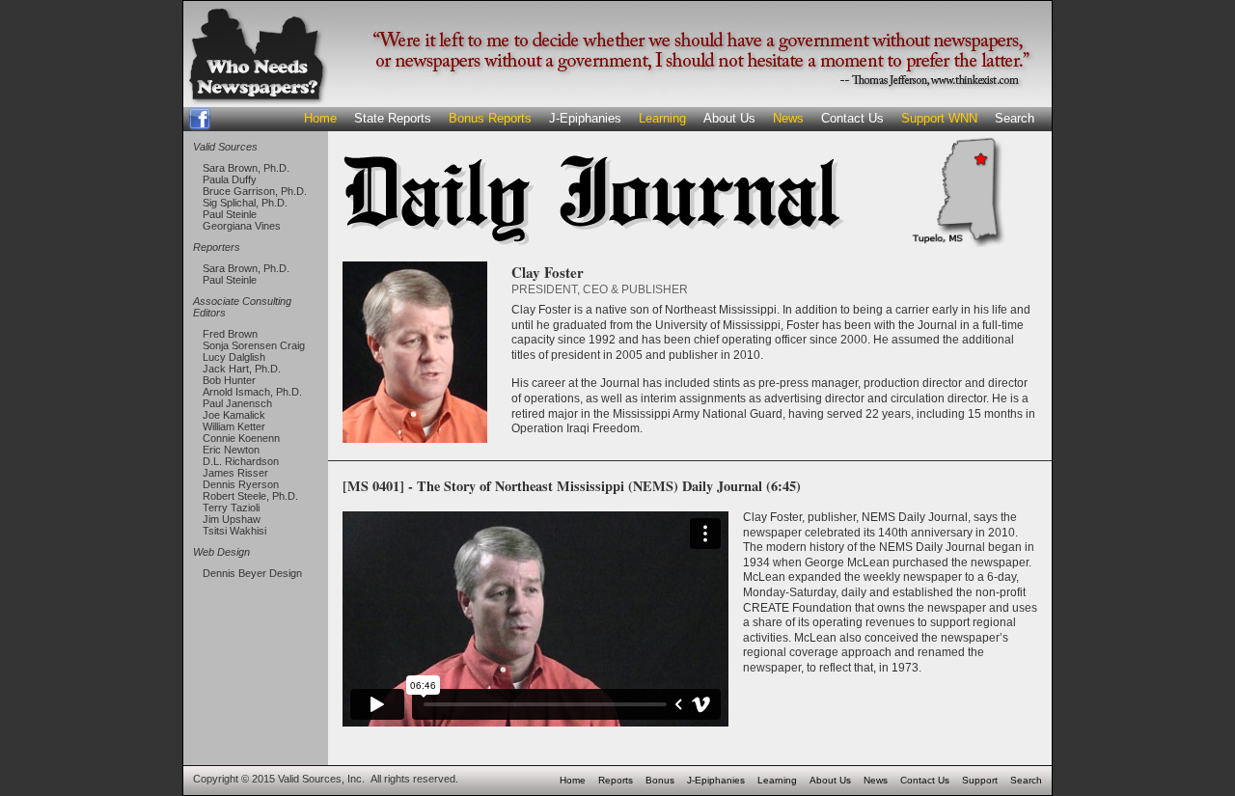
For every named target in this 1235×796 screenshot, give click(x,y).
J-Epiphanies (585, 118)
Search (1014, 118)
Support (980, 780)
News (788, 118)
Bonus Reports (490, 118)
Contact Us (852, 118)
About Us (729, 118)
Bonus (659, 780)
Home (320, 118)
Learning (662, 118)
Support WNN (939, 118)
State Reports (392, 118)
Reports (615, 780)
